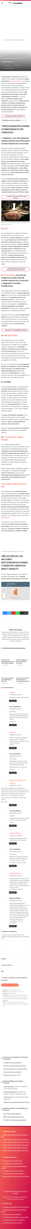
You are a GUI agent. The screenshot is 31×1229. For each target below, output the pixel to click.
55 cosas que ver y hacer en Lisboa (13, 1171)
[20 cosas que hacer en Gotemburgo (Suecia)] (8, 672)
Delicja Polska (11, 335)
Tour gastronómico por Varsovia (12, 1072)
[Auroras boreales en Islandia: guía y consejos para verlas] (23, 672)
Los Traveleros (15, 706)
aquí (3, 1005)
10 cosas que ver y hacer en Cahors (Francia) (21, 661)
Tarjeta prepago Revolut (10, 1091)
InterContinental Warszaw (14, 1113)
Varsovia (21, 40)
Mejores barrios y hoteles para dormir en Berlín (16, 1176)
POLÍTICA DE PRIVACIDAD (11, 1191)
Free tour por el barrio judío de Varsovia (14, 1065)
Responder (13, 700)
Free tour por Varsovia (9, 1075)
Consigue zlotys (7, 1097)
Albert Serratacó (8, 65)
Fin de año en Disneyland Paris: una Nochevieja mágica (8, 661)
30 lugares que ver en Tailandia (12, 1214)
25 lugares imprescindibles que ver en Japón (15, 1217)
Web (2, 971)
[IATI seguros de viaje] (15, 604)
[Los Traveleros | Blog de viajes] (15, 3)
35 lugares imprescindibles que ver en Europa (16, 1207)
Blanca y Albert (15, 898)
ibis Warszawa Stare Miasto (18, 1120)
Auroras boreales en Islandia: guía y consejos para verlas (22, 679)
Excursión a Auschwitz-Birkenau (12, 1062)
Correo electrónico (7, 965)
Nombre (4, 958)
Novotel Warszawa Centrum (16, 1117)
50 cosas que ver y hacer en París (12, 1160)
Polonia (15, 40)
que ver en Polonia (15, 81)
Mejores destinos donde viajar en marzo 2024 (16, 1145)
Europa (9, 40)
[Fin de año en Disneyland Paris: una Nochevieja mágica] (8, 654)
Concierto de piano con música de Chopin (15, 1069)
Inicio (4, 40)
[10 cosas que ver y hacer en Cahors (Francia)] (23, 654)
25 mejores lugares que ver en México (13, 1220)
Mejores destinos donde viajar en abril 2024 (15, 1147)
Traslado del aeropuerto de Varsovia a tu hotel (16, 1102)
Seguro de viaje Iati (8, 1086)
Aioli (5, 228)
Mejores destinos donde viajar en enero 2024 (15, 1139)
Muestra (23, 120)
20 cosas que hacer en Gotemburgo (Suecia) (7, 679)
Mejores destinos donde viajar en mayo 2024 (15, 1150)
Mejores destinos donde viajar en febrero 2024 (16, 1142)
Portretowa (9, 275)
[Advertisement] (15, 21)
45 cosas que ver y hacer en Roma (13, 1163)
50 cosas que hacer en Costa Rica (12, 1222)
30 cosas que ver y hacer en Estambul (14, 1173)
